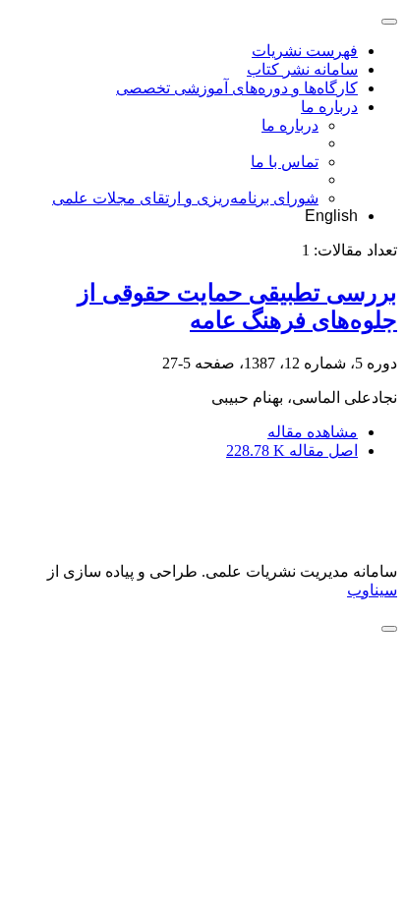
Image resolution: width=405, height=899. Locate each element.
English (331, 215)
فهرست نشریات (305, 50)
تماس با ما (284, 161)
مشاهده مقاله (312, 431)
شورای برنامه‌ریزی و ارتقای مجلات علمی (185, 198)
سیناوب (372, 590)
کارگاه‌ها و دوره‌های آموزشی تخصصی (237, 88)
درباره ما (329, 106)
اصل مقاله (292, 450)
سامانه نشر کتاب (302, 69)
